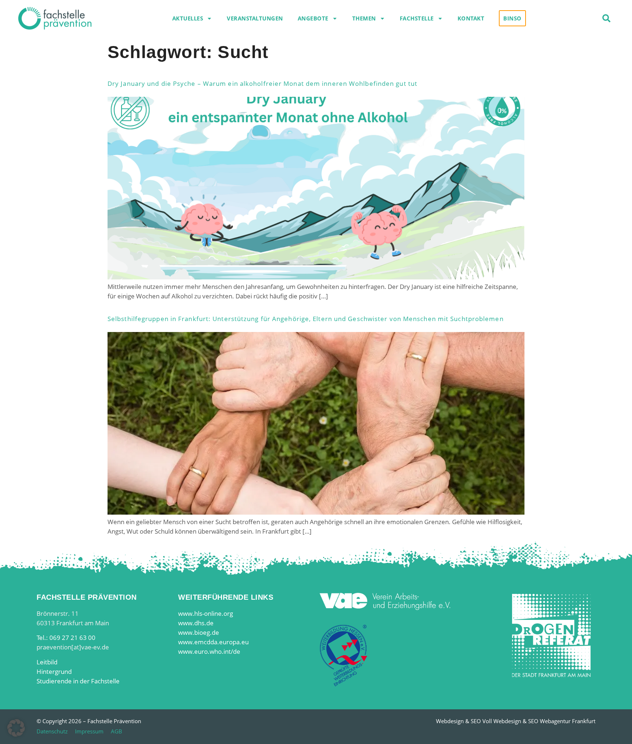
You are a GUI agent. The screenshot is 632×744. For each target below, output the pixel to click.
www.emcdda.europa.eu (213, 642)
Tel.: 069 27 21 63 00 (66, 637)
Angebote (313, 18)
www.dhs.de (196, 623)
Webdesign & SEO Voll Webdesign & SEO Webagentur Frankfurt (515, 721)
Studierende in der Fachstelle (78, 681)
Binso (512, 18)
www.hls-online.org (205, 613)
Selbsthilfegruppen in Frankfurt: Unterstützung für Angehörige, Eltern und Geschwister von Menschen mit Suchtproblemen (306, 318)
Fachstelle (417, 18)
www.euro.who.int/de (209, 651)
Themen (364, 18)
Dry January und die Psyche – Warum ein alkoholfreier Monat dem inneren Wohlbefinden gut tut (262, 83)
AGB (116, 731)
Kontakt (471, 18)
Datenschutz (52, 731)
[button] (606, 18)
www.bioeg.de (198, 632)
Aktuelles (187, 18)
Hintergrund (54, 671)
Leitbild (47, 662)
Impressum (89, 731)
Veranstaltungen (255, 18)
